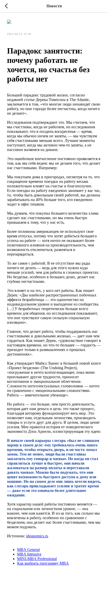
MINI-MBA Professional (37, 559)
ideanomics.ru (37, 536)
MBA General (28, 549)
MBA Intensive (29, 554)
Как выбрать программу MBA (43, 563)
